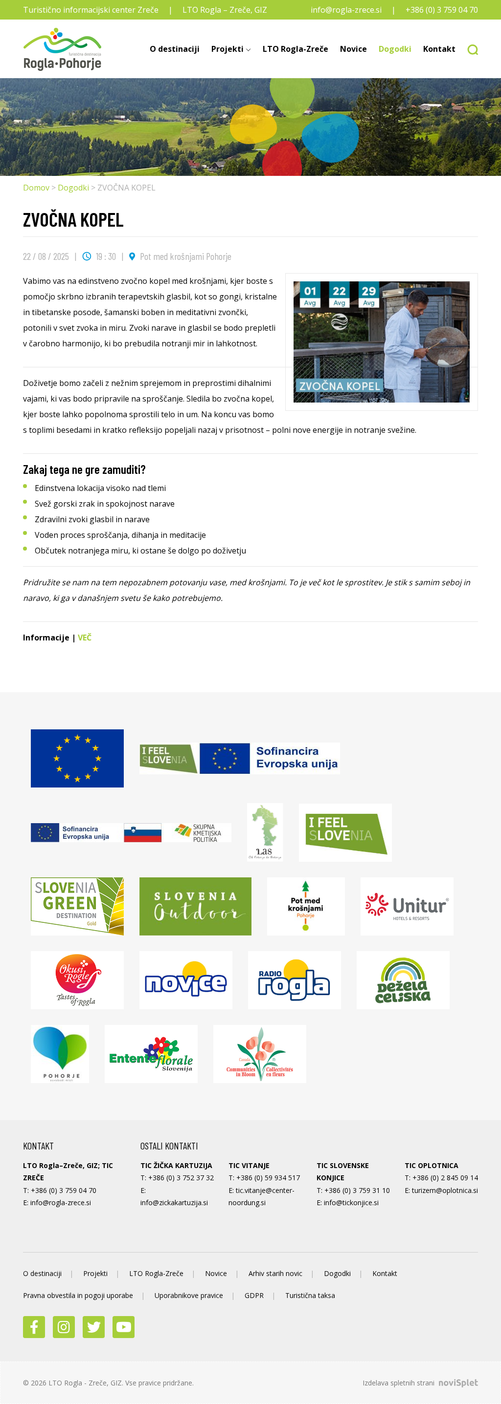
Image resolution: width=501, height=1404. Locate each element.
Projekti (227, 48)
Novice (353, 48)
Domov (36, 187)
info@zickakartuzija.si (174, 1202)
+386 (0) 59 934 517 (268, 1177)
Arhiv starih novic (275, 1273)
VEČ (83, 637)
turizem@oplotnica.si (445, 1190)
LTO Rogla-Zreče (295, 48)
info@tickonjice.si (351, 1202)
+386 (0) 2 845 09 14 (445, 1177)
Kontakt (439, 48)
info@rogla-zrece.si (346, 9)
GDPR (254, 1295)
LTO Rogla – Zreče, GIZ (224, 9)
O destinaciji (175, 48)
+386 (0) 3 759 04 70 (442, 9)
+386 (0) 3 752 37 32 (181, 1177)
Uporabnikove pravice (189, 1295)
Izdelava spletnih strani (399, 1382)
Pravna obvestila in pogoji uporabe (78, 1295)
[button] (469, 49)
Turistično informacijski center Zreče (91, 9)
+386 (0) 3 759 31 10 (357, 1190)
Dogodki (395, 48)
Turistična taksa (310, 1295)
